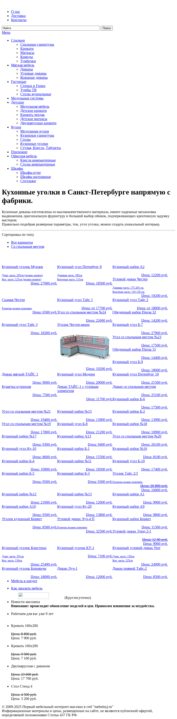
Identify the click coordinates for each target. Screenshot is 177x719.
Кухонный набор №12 (19, 494)
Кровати (27, 49)
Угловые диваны (33, 73)
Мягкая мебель (22, 65)
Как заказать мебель (26, 588)
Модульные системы (27, 98)
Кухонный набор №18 (129, 424)
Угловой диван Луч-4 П (75, 519)
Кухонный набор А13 (74, 436)
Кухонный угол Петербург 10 (135, 374)
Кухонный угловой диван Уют (136, 548)
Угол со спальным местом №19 (26, 424)
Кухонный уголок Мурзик (22, 267)
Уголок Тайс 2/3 (125, 473)
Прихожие (19, 152)
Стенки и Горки (32, 86)
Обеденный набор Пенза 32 (134, 312)
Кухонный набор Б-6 (128, 399)
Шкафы (17, 168)
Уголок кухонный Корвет (22, 519)
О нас (15, 12)
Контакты (19, 20)
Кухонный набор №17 (19, 436)
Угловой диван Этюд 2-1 (131, 531)
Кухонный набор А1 (128, 494)
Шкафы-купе (30, 173)
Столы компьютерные (37, 164)
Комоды (26, 57)
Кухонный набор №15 (74, 411)
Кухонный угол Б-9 (127, 362)
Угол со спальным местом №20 (136, 436)
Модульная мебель (34, 106)
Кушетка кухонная (16, 387)
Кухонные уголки (34, 144)
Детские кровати (33, 111)
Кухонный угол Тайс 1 (75, 300)
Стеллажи (28, 181)
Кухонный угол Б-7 (127, 325)
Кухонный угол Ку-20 (74, 506)
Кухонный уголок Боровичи (24, 568)
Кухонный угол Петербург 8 (79, 267)
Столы (25, 139)
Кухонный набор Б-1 (73, 449)
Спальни (18, 40)
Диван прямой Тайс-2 (129, 568)
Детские (17, 102)
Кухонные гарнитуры (37, 135)
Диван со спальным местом (134, 387)
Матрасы (27, 53)
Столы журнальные (35, 94)
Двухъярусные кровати (38, 123)
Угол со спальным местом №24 (81, 312)
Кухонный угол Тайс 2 (130, 300)
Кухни (16, 127)
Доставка (18, 16)
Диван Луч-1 (67, 568)
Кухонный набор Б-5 (18, 473)
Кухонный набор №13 (74, 494)
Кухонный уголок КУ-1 (75, 548)
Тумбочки (28, 61)
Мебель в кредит (24, 581)
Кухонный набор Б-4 (18, 461)
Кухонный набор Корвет (131, 519)
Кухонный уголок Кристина (24, 548)
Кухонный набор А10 (19, 506)
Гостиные (18, 82)
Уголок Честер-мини (73, 325)
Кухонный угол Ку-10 (19, 449)
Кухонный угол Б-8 (72, 424)
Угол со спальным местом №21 (26, 411)
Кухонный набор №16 (129, 449)
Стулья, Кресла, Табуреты (40, 148)
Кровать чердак (32, 115)
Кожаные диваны (34, 77)
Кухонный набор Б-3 (73, 473)
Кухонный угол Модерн (76, 374)
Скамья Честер (13, 300)
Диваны (26, 69)
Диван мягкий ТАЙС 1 (20, 374)
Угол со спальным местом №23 (136, 337)
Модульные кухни (34, 131)
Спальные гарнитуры (37, 44)
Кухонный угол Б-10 (128, 461)
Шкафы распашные (35, 177)
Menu (6, 32)
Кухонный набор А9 (128, 506)
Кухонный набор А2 (128, 267)
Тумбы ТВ (28, 90)
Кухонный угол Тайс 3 (20, 325)
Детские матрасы (33, 119)
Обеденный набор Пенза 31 (134, 349)
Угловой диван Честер (130, 279)
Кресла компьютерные (38, 160)
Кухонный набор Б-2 (128, 411)
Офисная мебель (24, 156)
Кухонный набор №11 (74, 461)
